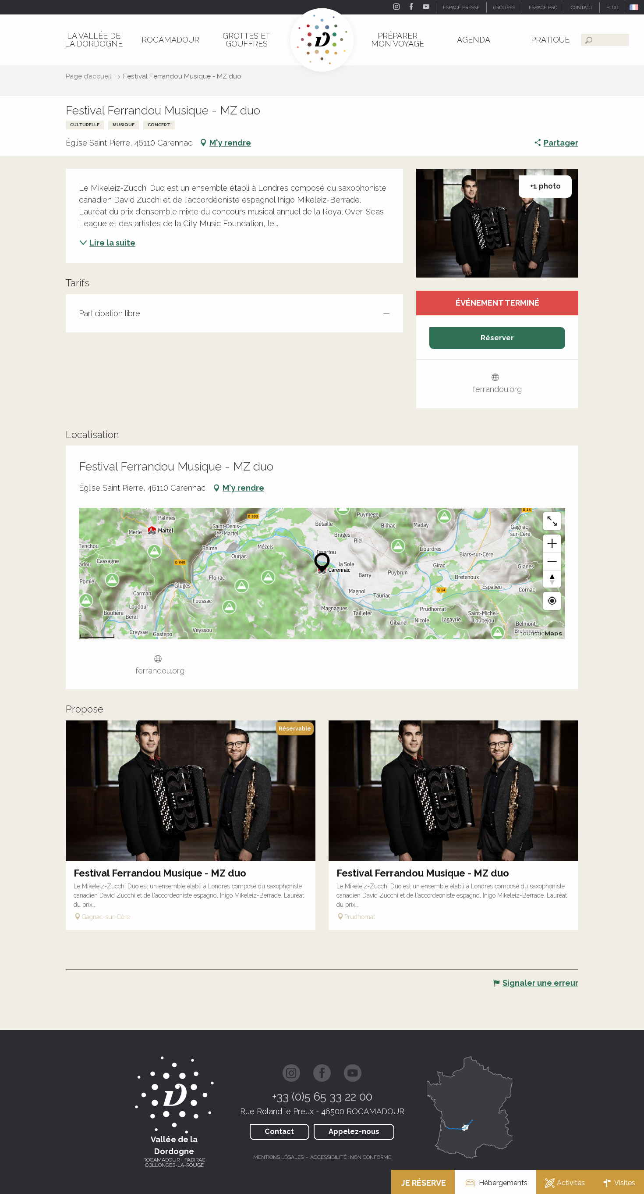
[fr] (634, 7)
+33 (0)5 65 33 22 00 (322, 1096)
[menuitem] (94, 39)
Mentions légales (278, 1157)
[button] (634, 7)
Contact (279, 1131)
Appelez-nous (354, 1131)
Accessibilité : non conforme (350, 1157)
